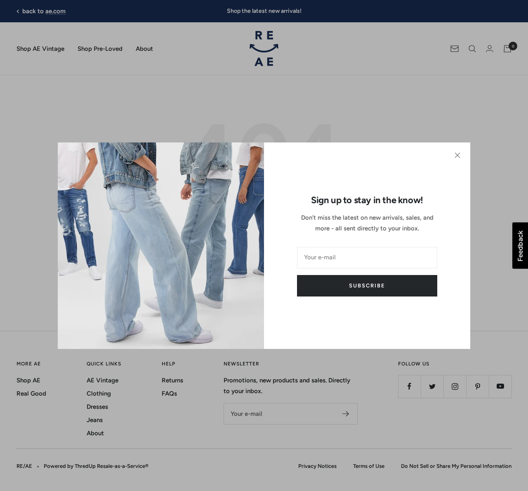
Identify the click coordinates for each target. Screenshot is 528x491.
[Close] (457, 155)
